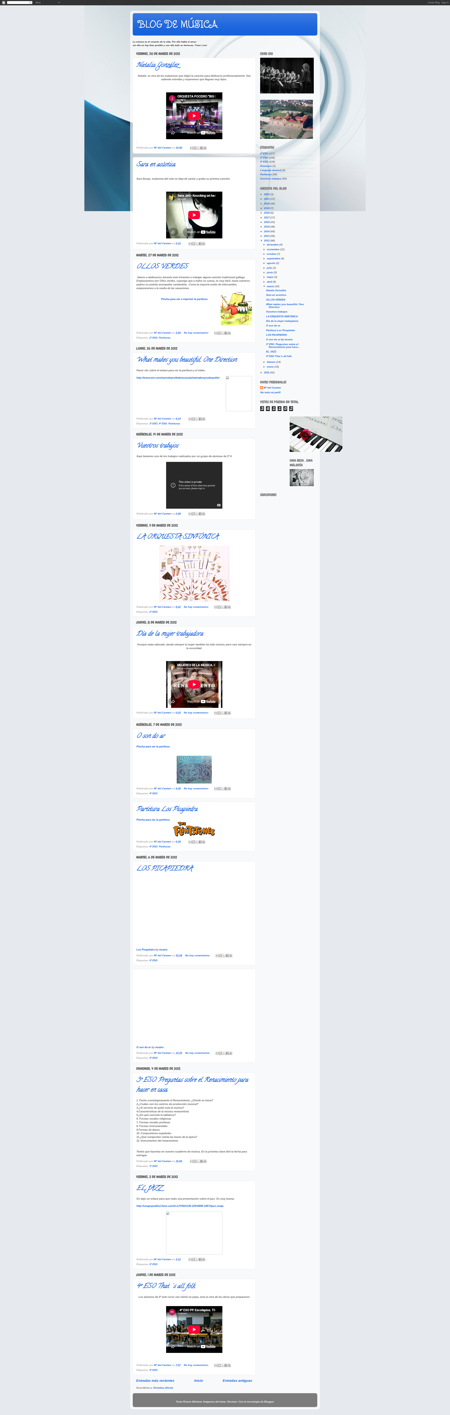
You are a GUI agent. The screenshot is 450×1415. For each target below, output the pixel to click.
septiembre (274, 258)
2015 (267, 226)
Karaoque (266, 166)
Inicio (198, 1380)
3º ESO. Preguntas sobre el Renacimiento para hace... (283, 345)
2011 (267, 372)
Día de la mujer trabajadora (169, 634)
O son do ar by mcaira (279, 339)
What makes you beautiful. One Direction (186, 360)
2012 (267, 240)
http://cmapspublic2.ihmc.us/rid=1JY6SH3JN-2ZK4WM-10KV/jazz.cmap (179, 1206)
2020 (267, 203)
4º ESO (163, 423)
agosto (271, 263)
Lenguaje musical (270, 170)
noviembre (273, 249)
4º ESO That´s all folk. (165, 1286)
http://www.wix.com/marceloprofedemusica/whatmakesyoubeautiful (177, 377)
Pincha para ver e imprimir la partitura (184, 299)
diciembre (273, 244)
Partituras (165, 337)
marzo (271, 286)
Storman (232, 1401)
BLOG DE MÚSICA (178, 24)
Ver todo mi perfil (270, 392)
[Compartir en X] (198, 148)
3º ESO (153, 423)
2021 (267, 199)
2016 (267, 222)
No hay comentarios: (197, 332)
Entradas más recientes (155, 1380)
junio (270, 272)
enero (270, 366)
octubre (272, 254)
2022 (267, 194)
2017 (267, 217)
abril (270, 281)
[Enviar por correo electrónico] (191, 148)
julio (270, 268)
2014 (267, 231)
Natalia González (157, 65)
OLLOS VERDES (161, 267)
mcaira (163, 949)
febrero (271, 362)
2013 (267, 236)
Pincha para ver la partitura (153, 746)
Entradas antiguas (237, 1380)
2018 (267, 212)
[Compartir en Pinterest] (205, 148)
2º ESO (153, 337)
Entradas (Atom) (163, 1387)
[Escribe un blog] (195, 148)
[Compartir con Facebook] (201, 148)
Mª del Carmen (272, 387)
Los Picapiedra (145, 949)
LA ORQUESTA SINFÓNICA (177, 537)
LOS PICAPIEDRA (164, 869)
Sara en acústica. (156, 165)
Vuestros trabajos (157, 446)
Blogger (269, 1401)
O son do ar (150, 736)
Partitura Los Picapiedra (166, 809)
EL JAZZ (149, 1188)
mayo (270, 277)
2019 (267, 208)
